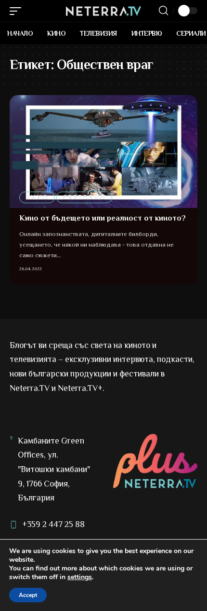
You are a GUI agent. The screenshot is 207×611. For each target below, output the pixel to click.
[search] (163, 10)
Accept (28, 595)
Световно (84, 197)
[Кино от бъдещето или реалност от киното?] (103, 151)
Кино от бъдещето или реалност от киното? (102, 218)
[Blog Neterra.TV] (103, 11)
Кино (37, 197)
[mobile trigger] (18, 11)
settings (79, 577)
